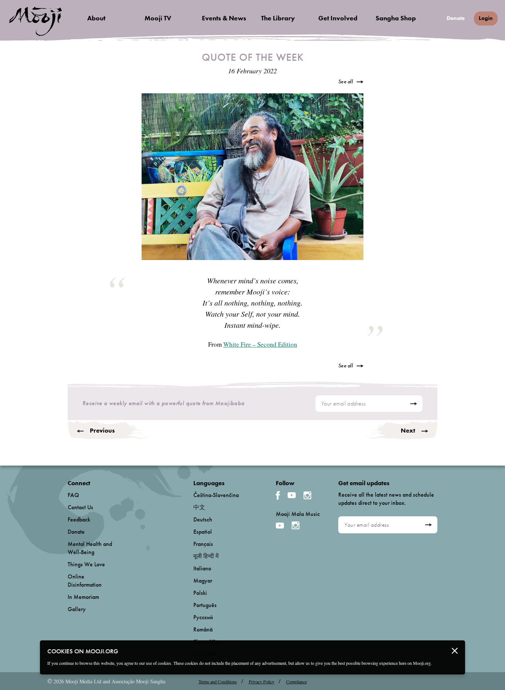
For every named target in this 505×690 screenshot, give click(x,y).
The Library (278, 18)
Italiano (202, 568)
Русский (203, 617)
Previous (102, 430)
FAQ (73, 495)
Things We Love (86, 564)
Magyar (202, 580)
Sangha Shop (396, 18)
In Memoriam (83, 597)
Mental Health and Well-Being (90, 548)
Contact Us (80, 507)
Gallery (77, 609)
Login (486, 18)
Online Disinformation (85, 581)
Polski (200, 593)
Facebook (278, 495)
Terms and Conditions (218, 681)
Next (408, 430)
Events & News (224, 18)
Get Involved (337, 18)
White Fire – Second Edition (260, 344)
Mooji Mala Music (298, 514)
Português (205, 605)
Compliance (296, 681)
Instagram (307, 495)
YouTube (292, 495)
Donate (456, 18)
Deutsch (202, 519)
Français (203, 544)
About (96, 18)
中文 (199, 507)
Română (203, 629)
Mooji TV (158, 18)
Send (413, 403)
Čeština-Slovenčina (216, 495)
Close (455, 651)
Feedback (79, 519)
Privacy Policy (261, 681)
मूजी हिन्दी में (205, 556)
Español (202, 532)
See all (345, 81)
